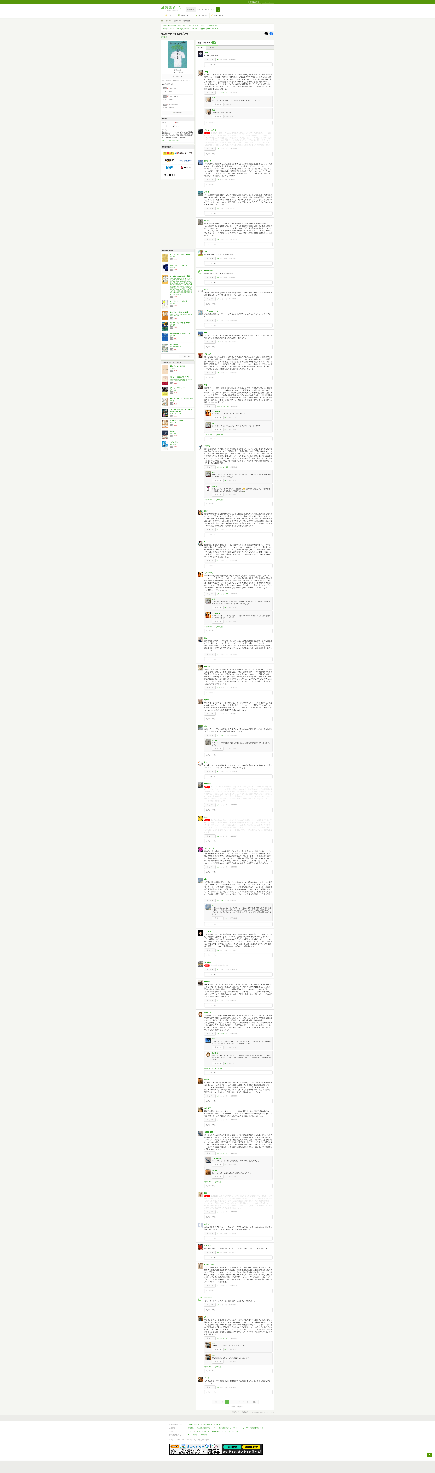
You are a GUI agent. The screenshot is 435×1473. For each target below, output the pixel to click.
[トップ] (162, 21)
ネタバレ (211, 47)
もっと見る (187, 356)
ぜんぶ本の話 (174, 344)
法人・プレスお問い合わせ (211, 1431)
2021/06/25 (232, 1252)
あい (206, 638)
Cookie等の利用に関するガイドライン (226, 1428)
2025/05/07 (233, 208)
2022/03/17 (233, 900)
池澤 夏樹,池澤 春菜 (175, 346)
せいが (206, 220)
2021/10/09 (232, 950)
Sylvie (206, 700)
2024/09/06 (232, 277)
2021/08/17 (233, 1000)
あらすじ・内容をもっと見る (171, 140)
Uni (205, 762)
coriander (208, 1298)
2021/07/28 (233, 1120)
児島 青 (172, 401)
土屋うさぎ (173, 422)
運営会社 (190, 1428)
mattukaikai (208, 270)
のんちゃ (207, 1245)
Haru (213, 1039)
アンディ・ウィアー (175, 413)
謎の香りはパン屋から (176, 420)
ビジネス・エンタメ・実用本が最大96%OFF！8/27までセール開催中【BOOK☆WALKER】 (191, 29)
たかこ (206, 52)
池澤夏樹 (172, 267)
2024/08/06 (232, 299)
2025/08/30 (232, 179)
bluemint (207, 784)
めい (206, 289)
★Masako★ (216, 411)
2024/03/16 (233, 372)
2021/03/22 (232, 1305)
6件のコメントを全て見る (213, 1366)
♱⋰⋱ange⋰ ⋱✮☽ (212, 311)
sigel (206, 726)
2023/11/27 (233, 529)
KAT (206, 542)
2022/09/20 (233, 735)
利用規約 (218, 1424)
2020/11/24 (233, 1338)
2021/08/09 (233, 1096)
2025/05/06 (233, 239)
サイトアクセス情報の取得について (252, 1428)
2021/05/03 (233, 1285)
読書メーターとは (193, 1424)
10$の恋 (207, 446)
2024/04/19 (232, 342)
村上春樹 (172, 368)
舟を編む (172, 431)
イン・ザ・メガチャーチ (177, 388)
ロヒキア (207, 1108)
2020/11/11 (232, 1387)
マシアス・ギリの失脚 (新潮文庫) (180, 323)
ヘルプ (190, 1431)
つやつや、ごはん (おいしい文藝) (180, 276)
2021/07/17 (233, 1212)
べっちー (207, 1378)
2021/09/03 (233, 969)
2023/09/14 (233, 560)
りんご (206, 251)
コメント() (223, 59)
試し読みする (177, 76)
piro (205, 879)
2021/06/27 (232, 1233)
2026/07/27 (233, 93)
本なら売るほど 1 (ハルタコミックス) (181, 398)
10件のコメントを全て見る (214, 434)
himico (207, 981)
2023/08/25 (234, 594)
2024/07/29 (233, 320)
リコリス (207, 354)
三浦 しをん (173, 433)
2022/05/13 (233, 805)
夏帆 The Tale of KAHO (177, 366)
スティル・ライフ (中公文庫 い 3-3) (180, 254)
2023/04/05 (233, 714)
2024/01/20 (234, 467)
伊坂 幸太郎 (173, 444)
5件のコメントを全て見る (213, 1068)
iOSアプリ (204, 1435)
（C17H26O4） (210, 1132)
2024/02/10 (234, 406)
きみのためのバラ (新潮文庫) (178, 265)
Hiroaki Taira (209, 1264)
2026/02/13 (233, 149)
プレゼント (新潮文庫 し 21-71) (179, 377)
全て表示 (201, 47)
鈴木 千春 (207, 161)
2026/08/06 (232, 59)
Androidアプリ (192, 1435)
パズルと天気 (174, 442)
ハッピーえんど (210, 130)
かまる (206, 192)
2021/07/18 (233, 1153)
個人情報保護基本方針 (204, 1428)
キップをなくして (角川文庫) (178, 301)
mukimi (207, 666)
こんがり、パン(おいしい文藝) (179, 312)
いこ (206, 385)
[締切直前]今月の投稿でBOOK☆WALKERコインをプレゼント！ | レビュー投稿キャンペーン (191, 25)
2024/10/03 (232, 258)
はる (206, 1193)
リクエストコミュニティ (230, 1431)
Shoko (206, 1080)
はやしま (207, 1012)
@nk (206, 1317)
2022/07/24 (233, 771)
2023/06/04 (234, 687)
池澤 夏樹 (168, 21)
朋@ (206, 511)
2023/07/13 (233, 654)
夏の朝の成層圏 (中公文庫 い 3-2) (180, 334)
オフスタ (207, 931)
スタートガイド (207, 1424)
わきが (206, 1224)
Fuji (205, 332)
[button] (218, 9)
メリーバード (209, 848)
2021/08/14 (233, 1033)
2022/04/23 (233, 867)
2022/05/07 (233, 836)
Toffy (206, 72)
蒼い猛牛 (207, 962)
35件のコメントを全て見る (214, 499)
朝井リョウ (173, 390)
